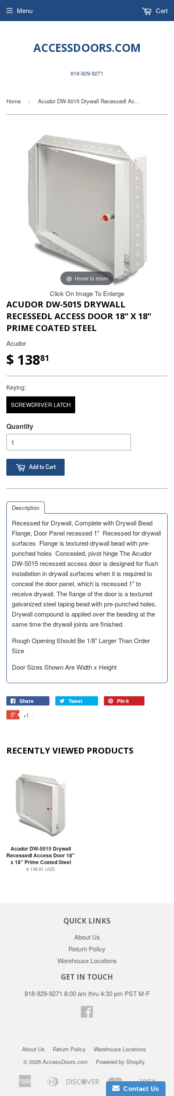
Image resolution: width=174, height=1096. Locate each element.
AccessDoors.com (87, 47)
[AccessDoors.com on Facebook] (87, 1014)
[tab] (25, 507)
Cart (161, 10)
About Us (87, 936)
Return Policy (87, 948)
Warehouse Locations (87, 960)
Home (13, 101)
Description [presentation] (25, 508)
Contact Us (139, 1088)
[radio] (40, 404)
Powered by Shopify (120, 1062)
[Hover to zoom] (87, 206)
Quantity (19, 426)
